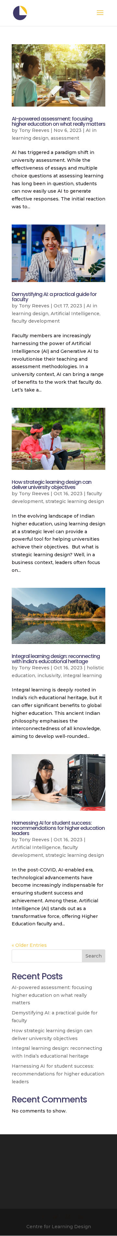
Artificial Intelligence (75, 313)
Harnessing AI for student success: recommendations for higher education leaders (58, 828)
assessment (65, 138)
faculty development (36, 321)
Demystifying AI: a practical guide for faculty (54, 296)
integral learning (82, 675)
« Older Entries (29, 945)
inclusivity (49, 675)
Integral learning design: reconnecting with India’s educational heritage (56, 658)
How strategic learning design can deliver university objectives (51, 484)
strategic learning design (75, 501)
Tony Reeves (34, 130)
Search (93, 956)
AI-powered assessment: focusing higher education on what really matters (58, 121)
